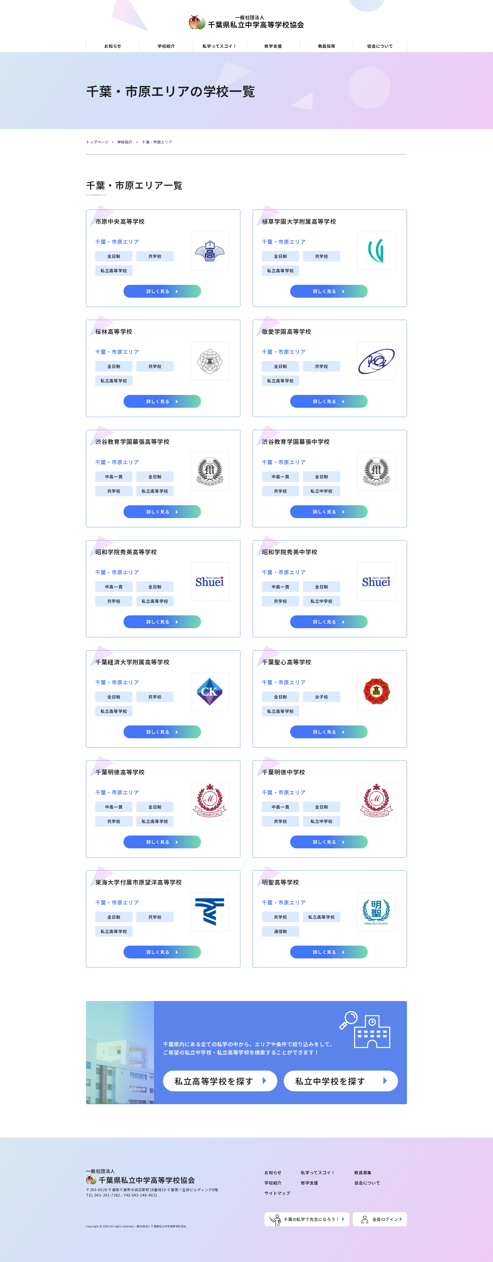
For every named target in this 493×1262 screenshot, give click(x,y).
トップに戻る (481, 1252)
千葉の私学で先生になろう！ (312, 1219)
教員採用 (326, 46)
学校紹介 (166, 46)
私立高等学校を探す (214, 1081)
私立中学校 (322, 491)
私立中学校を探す (330, 1081)
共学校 (155, 256)
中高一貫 (113, 476)
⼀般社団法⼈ (256, 21)
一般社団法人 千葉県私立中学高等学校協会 (160, 1226)
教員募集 (363, 1172)
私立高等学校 (114, 270)
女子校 (321, 697)
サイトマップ (277, 1193)
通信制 (280, 931)
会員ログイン (385, 1219)
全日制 (113, 256)
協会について (380, 46)
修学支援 (273, 46)
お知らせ (112, 46)
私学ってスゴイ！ (220, 46)
